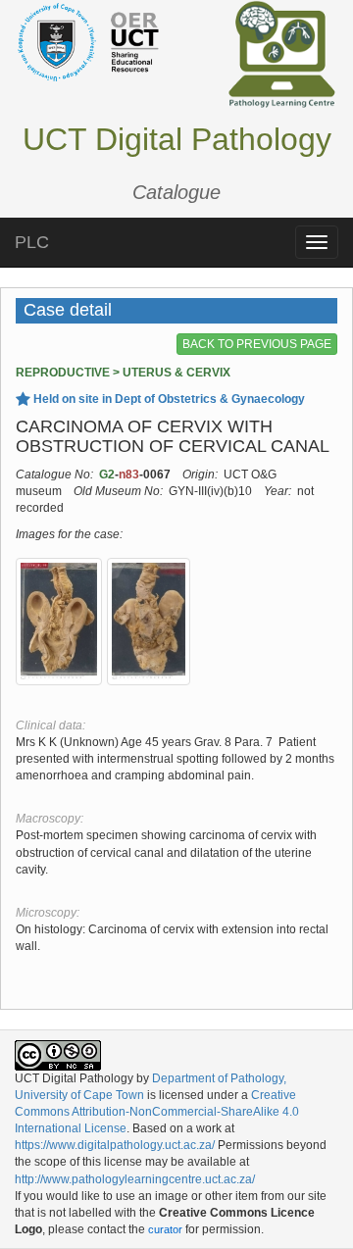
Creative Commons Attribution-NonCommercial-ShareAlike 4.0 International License (157, 1111)
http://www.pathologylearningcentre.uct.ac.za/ (135, 1179)
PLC (32, 242)
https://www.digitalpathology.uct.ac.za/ (115, 1145)
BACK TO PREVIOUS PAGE (256, 344)
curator (165, 1229)
